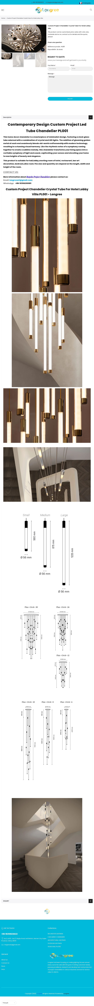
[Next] (43, 38)
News (3, 966)
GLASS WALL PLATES (54, 946)
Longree (66, 993)
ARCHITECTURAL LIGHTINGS (57, 940)
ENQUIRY (70, 99)
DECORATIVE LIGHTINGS (55, 934)
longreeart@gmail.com (55, 2)
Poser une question (55, 42)
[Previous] (4, 38)
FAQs (3, 969)
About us (4, 960)
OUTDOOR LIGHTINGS (55, 943)
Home (3, 18)
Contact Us (5, 963)
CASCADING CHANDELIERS (56, 937)
